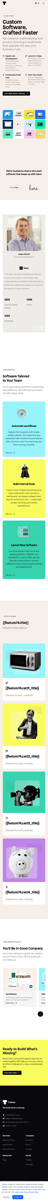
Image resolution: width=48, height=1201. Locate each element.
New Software (9, 1149)
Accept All (17, 1197)
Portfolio (29, 1140)
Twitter (29, 1160)
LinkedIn (29, 1164)
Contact (29, 1149)
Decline (6, 1197)
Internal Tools (8, 1140)
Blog (4, 1160)
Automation (8, 1144)
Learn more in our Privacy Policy (27, 1192)
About (28, 1144)
